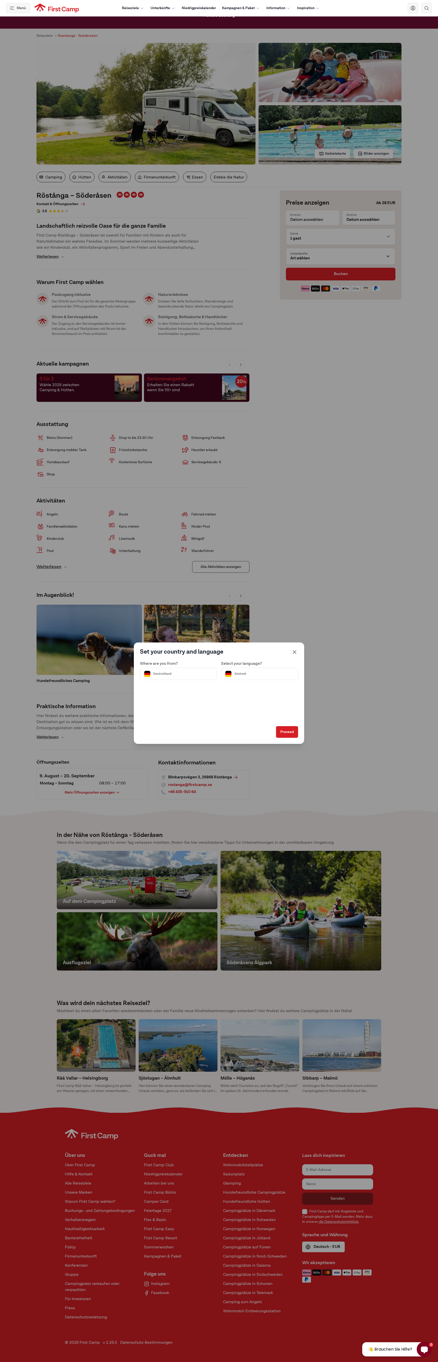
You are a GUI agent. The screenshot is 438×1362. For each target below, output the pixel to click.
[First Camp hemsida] (56, 8)
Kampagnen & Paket (238, 8)
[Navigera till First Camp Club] (413, 8)
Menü (21, 8)
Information (275, 8)
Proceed (287, 732)
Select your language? (241, 664)
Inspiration (306, 8)
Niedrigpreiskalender (199, 8)
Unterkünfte (160, 8)
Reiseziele (130, 8)
